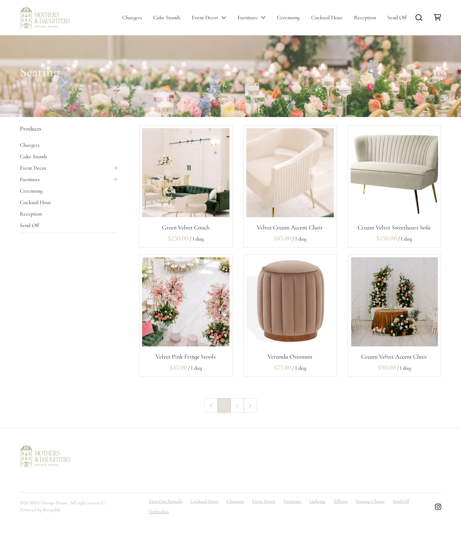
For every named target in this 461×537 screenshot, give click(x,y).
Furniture (248, 17)
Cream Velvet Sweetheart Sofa (394, 227)
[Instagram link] (438, 507)
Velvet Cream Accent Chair (290, 227)
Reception (365, 17)
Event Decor (205, 17)
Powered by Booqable (40, 510)
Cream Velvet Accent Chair (394, 356)
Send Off (397, 17)
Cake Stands (166, 17)
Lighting (317, 501)
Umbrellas (158, 511)
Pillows (341, 501)
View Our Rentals (165, 501)
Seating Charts (370, 501)
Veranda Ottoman (290, 356)
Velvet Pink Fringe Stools (186, 356)
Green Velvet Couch (186, 227)
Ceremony (288, 17)
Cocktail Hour (327, 17)
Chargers (132, 17)
